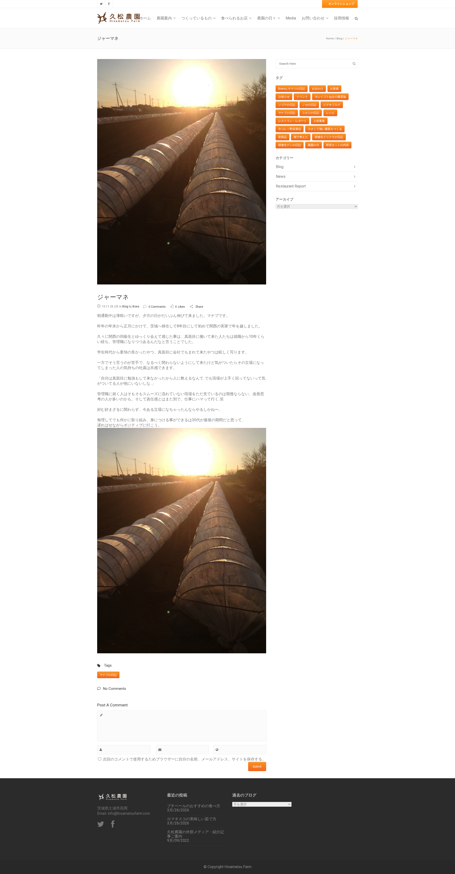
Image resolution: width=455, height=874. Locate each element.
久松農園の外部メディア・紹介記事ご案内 (195, 834)
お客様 (334, 88)
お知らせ (284, 96)
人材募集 (319, 121)
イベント (302, 96)
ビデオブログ (331, 104)
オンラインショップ (341, 3)
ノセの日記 (309, 104)
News (281, 176)
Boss (135, 306)
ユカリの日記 (310, 112)
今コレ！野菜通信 (289, 129)
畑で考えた (301, 137)
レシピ (330, 112)
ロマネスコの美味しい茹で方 (191, 819)
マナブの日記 (108, 675)
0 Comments (157, 306)
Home (330, 38)
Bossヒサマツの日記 (291, 88)
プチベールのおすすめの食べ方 (193, 806)
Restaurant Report (291, 186)
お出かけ (317, 88)
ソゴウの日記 (286, 104)
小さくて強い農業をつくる (325, 129)
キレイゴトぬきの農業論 (330, 96)
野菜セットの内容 (337, 145)
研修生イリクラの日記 (329, 137)
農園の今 (313, 145)
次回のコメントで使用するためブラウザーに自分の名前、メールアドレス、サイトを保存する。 (184, 759)
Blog (339, 38)
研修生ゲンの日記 (289, 145)
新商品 (282, 137)
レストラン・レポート (292, 121)
